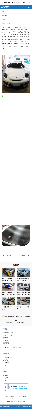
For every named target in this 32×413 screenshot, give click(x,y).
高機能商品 (6, 343)
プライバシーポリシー (16, 399)
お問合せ (25, 396)
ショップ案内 (18, 396)
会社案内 (6, 371)
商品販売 (5, 338)
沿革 (4, 380)
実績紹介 (6, 354)
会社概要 (5, 378)
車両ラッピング (6, 24)
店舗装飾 (4, 15)
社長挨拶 (5, 375)
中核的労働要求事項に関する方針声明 (16, 401)
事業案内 (6, 329)
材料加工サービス (8, 333)
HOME (6, 396)
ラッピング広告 (7, 335)
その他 (3, 11)
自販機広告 (5, 19)
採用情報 (12, 396)
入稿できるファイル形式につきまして (13, 347)
